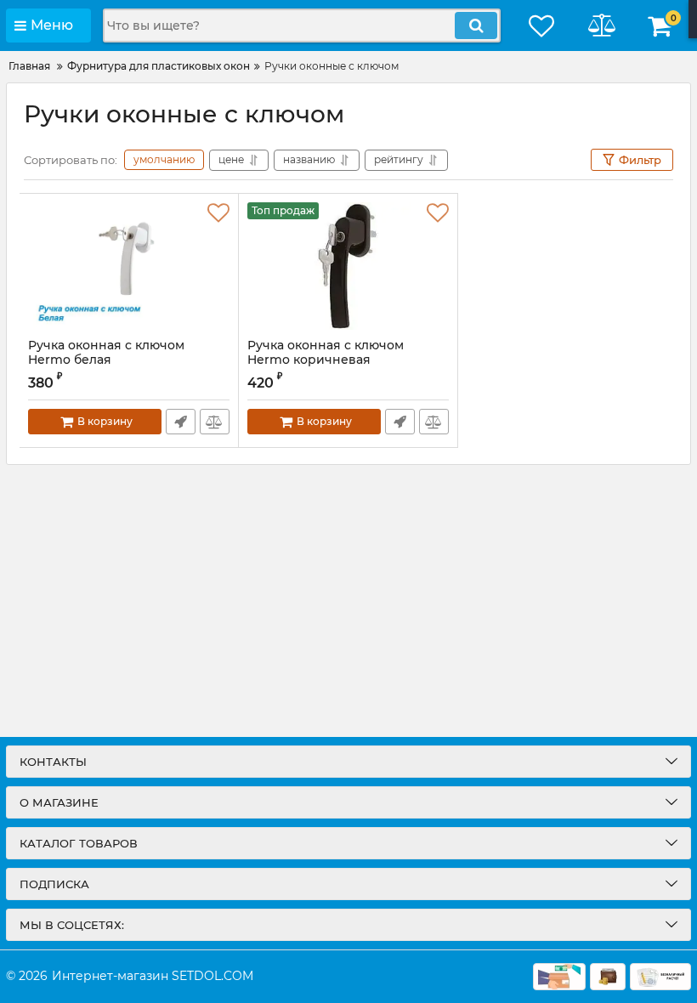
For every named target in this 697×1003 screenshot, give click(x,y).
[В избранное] (218, 213)
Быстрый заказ (181, 421)
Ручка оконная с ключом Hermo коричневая (325, 352)
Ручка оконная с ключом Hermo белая (106, 352)
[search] (476, 25)
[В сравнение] (215, 421)
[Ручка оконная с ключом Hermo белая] (129, 266)
